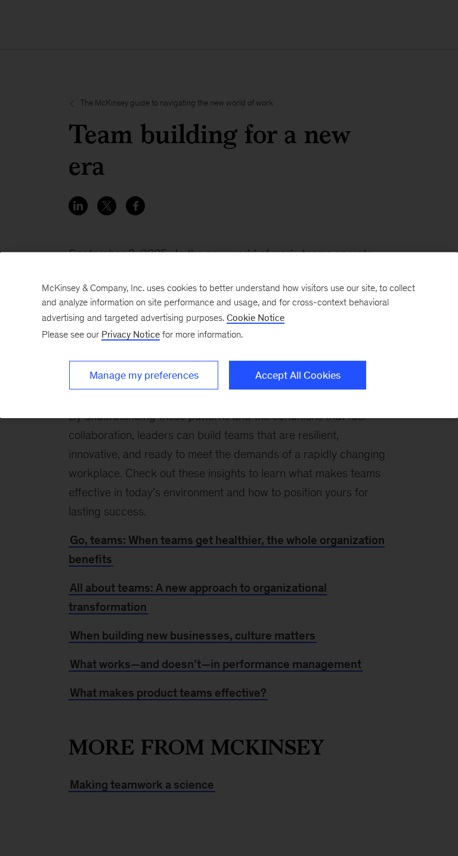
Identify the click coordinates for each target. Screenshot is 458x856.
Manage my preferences (144, 375)
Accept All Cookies (298, 375)
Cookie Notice (255, 318)
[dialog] (229, 335)
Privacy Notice (130, 334)
